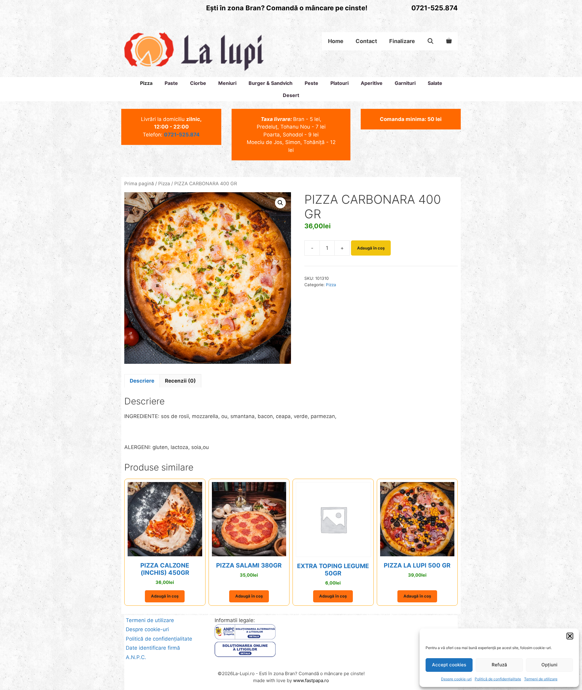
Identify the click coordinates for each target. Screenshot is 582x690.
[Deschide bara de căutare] (430, 41)
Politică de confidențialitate (498, 679)
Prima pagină (139, 183)
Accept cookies (449, 665)
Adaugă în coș (371, 248)
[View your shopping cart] (449, 41)
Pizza (146, 83)
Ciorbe (198, 83)
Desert (291, 95)
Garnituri (405, 83)
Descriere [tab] (142, 381)
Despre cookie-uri (456, 679)
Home (335, 41)
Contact (366, 41)
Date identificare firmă (153, 648)
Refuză (499, 665)
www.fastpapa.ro (311, 680)
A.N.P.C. (136, 657)
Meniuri (227, 83)
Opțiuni (549, 665)
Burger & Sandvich (271, 83)
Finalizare (402, 41)
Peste (311, 83)
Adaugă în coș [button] (165, 596)
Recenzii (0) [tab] (180, 381)
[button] (570, 636)
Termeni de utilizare (540, 679)
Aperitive (372, 83)
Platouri (339, 83)
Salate (435, 83)
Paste (171, 83)
